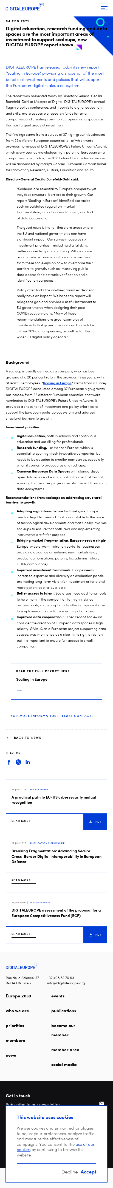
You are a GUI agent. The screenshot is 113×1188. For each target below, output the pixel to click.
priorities (15, 1025)
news (11, 1055)
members (15, 1040)
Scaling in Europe (23, 73)
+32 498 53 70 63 (60, 978)
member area (65, 1049)
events (57, 996)
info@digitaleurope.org (66, 983)
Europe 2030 (18, 996)
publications (63, 1010)
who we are (17, 1010)
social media (64, 1064)
